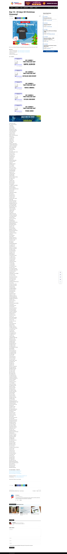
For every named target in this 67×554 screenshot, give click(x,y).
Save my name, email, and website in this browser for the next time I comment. (21, 545)
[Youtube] (54, 8)
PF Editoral (17, 495)
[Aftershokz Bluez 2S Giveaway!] (36, 509)
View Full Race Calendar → (50, 51)
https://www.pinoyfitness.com (18, 496)
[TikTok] (51, 8)
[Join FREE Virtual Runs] (60, 277)
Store (36, 7)
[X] (53, 8)
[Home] (60, 272)
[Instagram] (50, 8)
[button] (57, 7)
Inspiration (26, 7)
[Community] (60, 279)
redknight (14, 522)
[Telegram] (24, 18)
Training (31, 7)
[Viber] (20, 18)
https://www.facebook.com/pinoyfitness (24, 50)
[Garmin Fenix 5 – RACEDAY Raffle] (14, 509)
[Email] (26, 18)
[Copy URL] (16, 18)
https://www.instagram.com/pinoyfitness (15, 473)
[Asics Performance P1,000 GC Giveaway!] (25, 509)
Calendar (16, 7)
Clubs (21, 7)
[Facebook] (48, 8)
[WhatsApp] (22, 18)
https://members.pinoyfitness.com (22, 475)
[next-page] (11, 516)
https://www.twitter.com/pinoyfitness (14, 472)
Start (12, 7)
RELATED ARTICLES (13, 504)
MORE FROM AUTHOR (20, 504)
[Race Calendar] (60, 275)
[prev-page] (9, 516)
